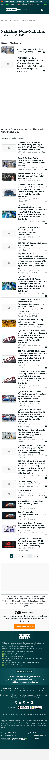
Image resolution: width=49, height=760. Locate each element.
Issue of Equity (24, 490)
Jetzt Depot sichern (24, 671)
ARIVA (9, 716)
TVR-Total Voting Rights (28, 482)
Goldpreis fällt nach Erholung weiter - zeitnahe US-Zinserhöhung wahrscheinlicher (31, 322)
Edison (20, 442)
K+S (43, 221)
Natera (20, 535)
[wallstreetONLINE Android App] (36, 709)
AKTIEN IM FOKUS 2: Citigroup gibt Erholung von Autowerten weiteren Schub (31, 175)
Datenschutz (29, 695)
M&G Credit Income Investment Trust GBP (32, 495)
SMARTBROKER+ (33, 662)
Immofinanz (23, 239)
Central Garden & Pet (27, 170)
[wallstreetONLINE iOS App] (23, 709)
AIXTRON (21, 347)
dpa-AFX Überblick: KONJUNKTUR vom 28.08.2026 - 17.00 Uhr (32, 514)
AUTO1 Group (24, 406)
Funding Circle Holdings (28, 486)
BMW (39, 181)
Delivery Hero (23, 550)
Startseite (4, 20)
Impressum (5, 695)
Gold (39, 327)
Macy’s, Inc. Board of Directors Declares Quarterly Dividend (30, 50)
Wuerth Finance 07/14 (27, 273)
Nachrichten (14, 21)
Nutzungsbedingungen (31, 697)
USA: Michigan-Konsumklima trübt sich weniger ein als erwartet (30, 503)
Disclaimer (16, 695)
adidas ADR (22, 201)
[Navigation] (2, 10)
